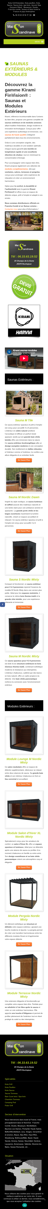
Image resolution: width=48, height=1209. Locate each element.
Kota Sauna (9, 1090)
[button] (37, 41)
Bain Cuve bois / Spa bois (15, 1096)
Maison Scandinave (24, 28)
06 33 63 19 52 (20, 15)
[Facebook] (28, 15)
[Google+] (30, 15)
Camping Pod (10, 1102)
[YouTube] (34, 15)
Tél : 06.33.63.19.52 (24, 1062)
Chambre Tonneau (12, 1099)
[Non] (45, 1199)
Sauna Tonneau (11, 1093)
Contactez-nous (11, 209)
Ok (25, 1205)
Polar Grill (9, 1105)
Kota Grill (8, 1084)
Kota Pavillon (10, 1087)
